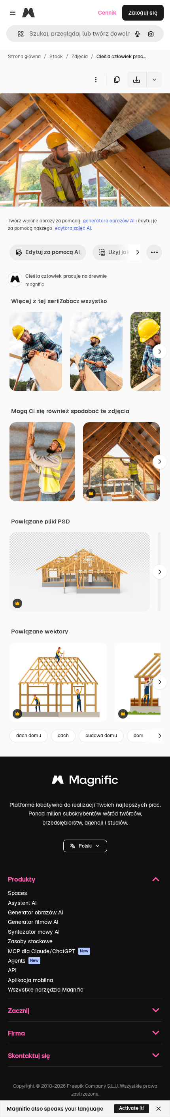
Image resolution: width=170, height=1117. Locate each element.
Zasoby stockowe (30, 941)
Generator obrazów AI (35, 912)
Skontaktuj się (29, 1055)
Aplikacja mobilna (30, 980)
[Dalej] (137, 252)
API (12, 970)
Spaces (17, 893)
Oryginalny (55, 106)
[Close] (158, 1108)
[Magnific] (85, 782)
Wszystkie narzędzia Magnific (45, 989)
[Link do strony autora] (15, 280)
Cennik (107, 12)
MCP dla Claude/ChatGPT (48, 951)
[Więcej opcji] (96, 79)
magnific (34, 284)
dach (63, 735)
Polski (85, 846)
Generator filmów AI (33, 921)
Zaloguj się (142, 12)
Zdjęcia (80, 56)
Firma (16, 1033)
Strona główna (24, 56)
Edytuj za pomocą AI (52, 252)
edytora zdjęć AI (73, 228)
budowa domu (101, 735)
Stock (56, 56)
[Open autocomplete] (17, 34)
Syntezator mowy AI (34, 931)
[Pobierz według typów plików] (154, 79)
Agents (23, 960)
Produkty (21, 879)
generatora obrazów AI (108, 221)
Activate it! (131, 1108)
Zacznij (18, 1010)
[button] (85, 846)
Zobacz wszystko (83, 301)
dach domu (28, 735)
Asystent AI (22, 902)
